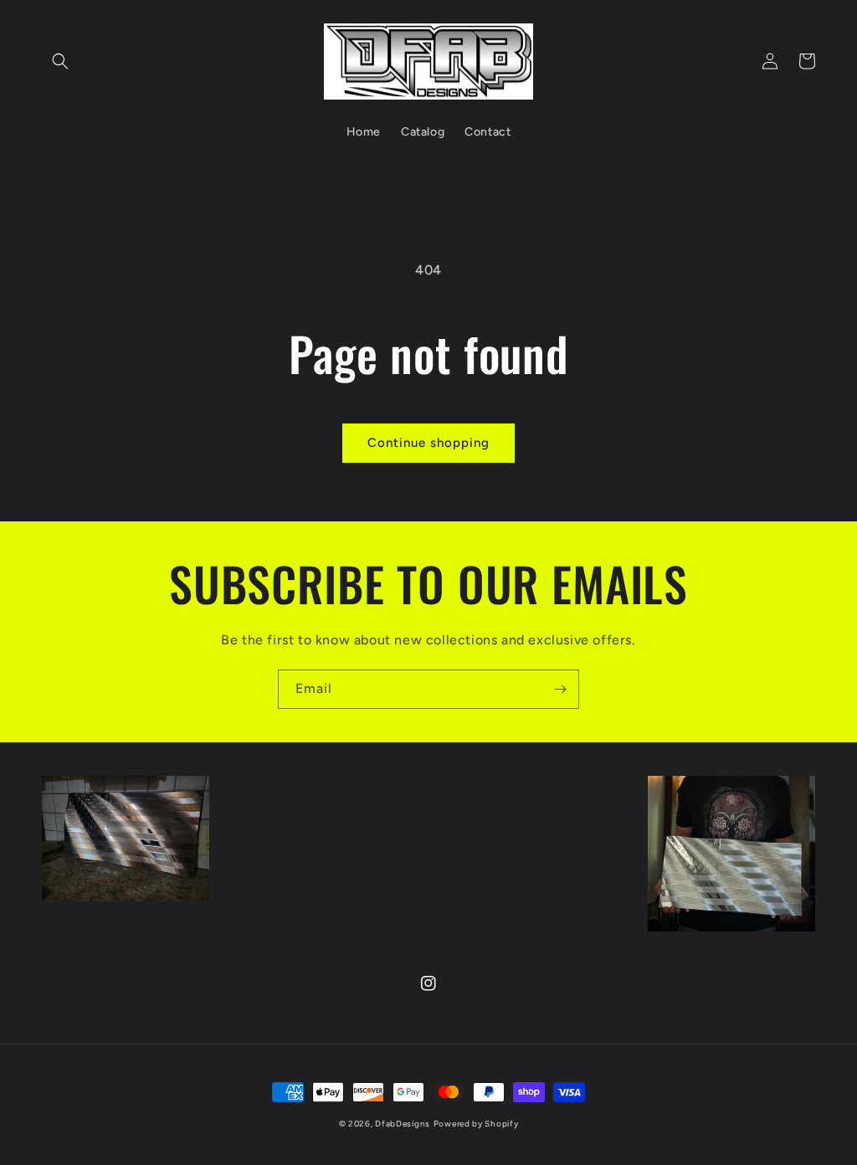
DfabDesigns (402, 1123)
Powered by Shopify (476, 1123)
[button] (60, 61)
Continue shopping (428, 442)
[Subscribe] (559, 689)
